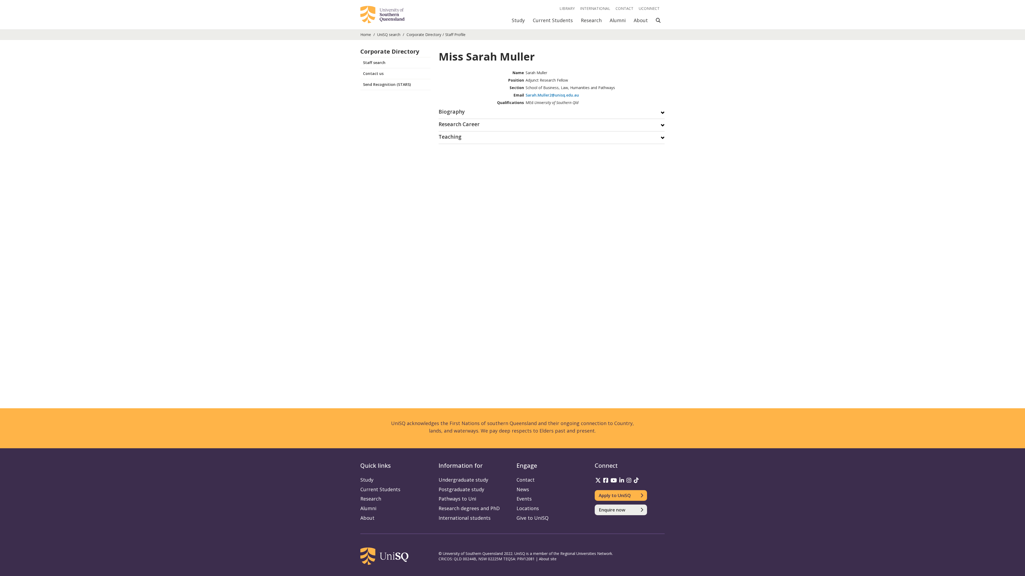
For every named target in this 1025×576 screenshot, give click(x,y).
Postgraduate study (461, 489)
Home (365, 34)
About (641, 20)
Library (567, 8)
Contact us (373, 73)
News (523, 489)
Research (591, 20)
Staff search (374, 62)
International (595, 8)
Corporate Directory (424, 34)
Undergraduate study (463, 480)
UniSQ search (388, 34)
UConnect (649, 8)
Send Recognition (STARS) (387, 84)
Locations (528, 508)
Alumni (618, 20)
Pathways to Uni (457, 498)
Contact (624, 8)
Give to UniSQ (533, 518)
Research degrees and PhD (469, 508)
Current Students (553, 20)
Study (518, 20)
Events (524, 498)
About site (548, 558)
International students (465, 518)
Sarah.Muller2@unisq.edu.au (552, 95)
